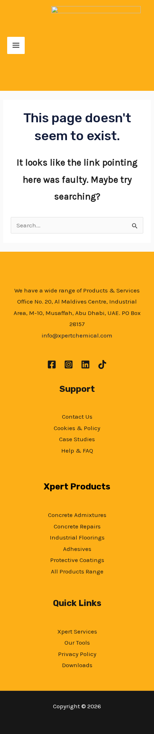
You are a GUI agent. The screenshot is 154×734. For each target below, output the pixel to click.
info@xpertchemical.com (77, 335)
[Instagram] (68, 364)
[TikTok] (102, 364)
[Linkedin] (85, 364)
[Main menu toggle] (16, 45)
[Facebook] (51, 364)
